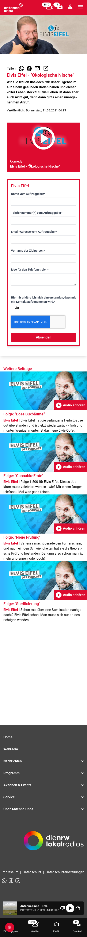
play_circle (70, 908)
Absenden (43, 337)
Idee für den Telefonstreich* (30, 269)
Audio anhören (70, 405)
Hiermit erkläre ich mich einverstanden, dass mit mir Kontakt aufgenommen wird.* (43, 299)
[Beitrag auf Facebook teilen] (29, 68)
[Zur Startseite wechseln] (13, 7)
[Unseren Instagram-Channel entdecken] (17, 880)
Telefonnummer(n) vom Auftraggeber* (37, 212)
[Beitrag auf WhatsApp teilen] (21, 68)
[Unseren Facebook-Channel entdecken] (11, 880)
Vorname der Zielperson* (28, 250)
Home (7, 737)
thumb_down (62, 908)
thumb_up (77, 908)
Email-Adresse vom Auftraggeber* (34, 231)
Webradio (10, 749)
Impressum (10, 872)
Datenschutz (32, 872)
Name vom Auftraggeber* (28, 194)
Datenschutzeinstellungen (65, 872)
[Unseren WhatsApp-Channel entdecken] (4, 880)
